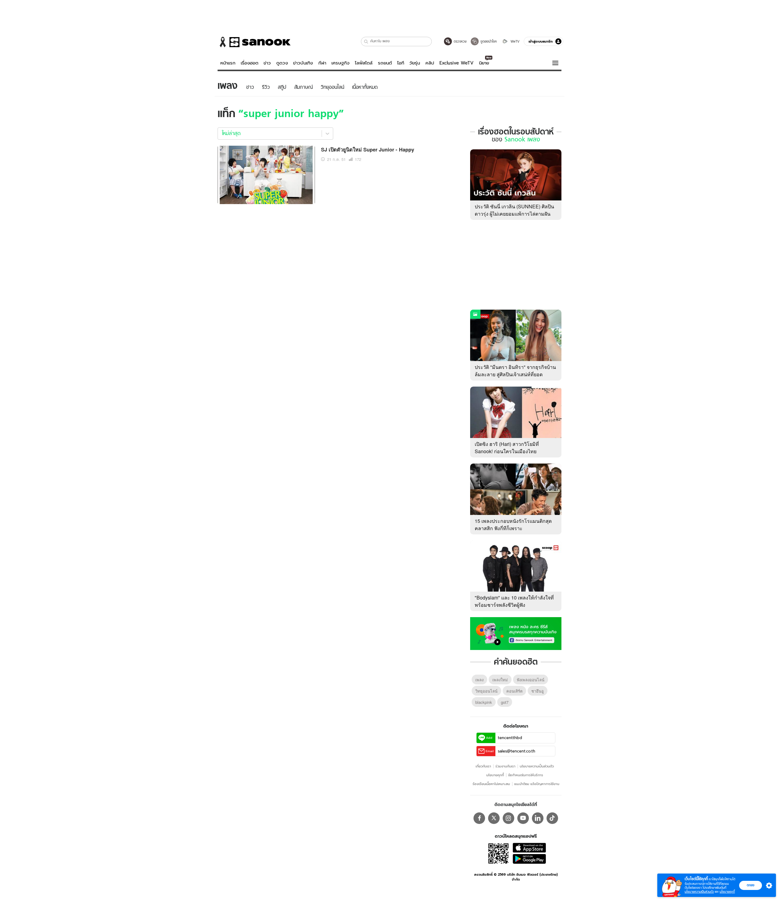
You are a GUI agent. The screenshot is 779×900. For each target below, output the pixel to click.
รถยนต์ (385, 63)
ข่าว (267, 63)
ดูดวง (282, 63)
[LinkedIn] (537, 818)
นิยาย (484, 63)
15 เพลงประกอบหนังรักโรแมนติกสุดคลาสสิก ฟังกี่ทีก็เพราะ (513, 524)
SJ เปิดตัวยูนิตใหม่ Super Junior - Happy (367, 149)
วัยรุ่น (414, 63)
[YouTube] (523, 818)
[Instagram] (508, 818)
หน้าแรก (228, 63)
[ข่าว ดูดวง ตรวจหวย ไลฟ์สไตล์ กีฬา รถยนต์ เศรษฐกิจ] (254, 41)
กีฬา (322, 63)
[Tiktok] (552, 818)
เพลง (479, 680)
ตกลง (750, 885)
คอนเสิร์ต (514, 691)
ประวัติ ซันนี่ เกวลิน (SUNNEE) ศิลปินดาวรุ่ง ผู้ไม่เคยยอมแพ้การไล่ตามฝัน (514, 210)
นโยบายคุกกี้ (495, 775)
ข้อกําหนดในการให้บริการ (525, 775)
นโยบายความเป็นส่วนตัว (537, 766)
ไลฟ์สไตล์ (363, 63)
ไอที (400, 63)
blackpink (483, 702)
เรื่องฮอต (249, 63)
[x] (494, 818)
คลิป (429, 63)
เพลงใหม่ (500, 680)
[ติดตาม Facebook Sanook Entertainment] (515, 633)
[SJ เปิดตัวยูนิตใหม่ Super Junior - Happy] (266, 174)
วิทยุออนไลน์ (486, 691)
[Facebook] (479, 818)
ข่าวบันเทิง (303, 63)
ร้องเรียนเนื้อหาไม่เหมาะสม (491, 783)
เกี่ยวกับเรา (483, 766)
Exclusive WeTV (456, 63)
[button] (366, 41)
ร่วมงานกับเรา (505, 766)
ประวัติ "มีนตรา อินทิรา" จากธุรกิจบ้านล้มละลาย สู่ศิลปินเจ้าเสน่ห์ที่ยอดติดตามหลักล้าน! (515, 374)
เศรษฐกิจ (340, 63)
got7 (504, 702)
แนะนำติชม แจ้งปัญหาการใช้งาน (536, 783)
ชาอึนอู (537, 691)
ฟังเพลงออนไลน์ (530, 680)
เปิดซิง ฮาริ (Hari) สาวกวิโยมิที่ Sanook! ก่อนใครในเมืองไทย (507, 447)
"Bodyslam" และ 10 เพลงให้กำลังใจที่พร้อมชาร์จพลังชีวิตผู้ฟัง (514, 601)
